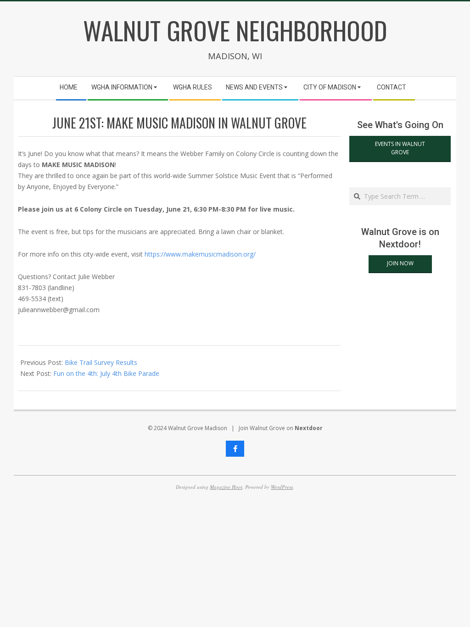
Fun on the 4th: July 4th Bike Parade (106, 373)
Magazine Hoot (226, 486)
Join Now (400, 263)
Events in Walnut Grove (400, 148)
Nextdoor (309, 428)
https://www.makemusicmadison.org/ (200, 254)
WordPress (282, 486)
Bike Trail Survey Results (101, 362)
